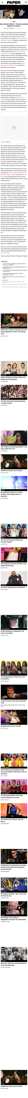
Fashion (4, 561)
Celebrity (4, 863)
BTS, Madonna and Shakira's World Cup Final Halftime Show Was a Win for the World (14, 771)
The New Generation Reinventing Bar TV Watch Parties (13, 402)
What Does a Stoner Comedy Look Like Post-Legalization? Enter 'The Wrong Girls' (14, 331)
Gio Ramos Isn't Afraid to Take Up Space (12, 820)
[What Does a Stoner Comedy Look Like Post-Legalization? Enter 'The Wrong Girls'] (14, 320)
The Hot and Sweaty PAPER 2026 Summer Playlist (12, 541)
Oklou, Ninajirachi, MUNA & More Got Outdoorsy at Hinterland (13, 378)
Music (3, 468)
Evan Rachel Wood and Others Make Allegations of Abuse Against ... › (14, 282)
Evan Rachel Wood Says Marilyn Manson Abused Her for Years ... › (15, 271)
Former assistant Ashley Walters (17, 172)
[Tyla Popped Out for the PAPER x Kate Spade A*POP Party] (14, 554)
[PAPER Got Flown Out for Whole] (14, 460)
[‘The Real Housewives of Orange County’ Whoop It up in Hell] (14, 785)
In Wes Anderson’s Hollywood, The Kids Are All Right (12, 632)
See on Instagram (5, 141)
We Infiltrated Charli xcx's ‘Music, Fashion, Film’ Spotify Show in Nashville (12, 494)
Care (14, 21)
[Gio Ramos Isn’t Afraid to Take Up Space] (14, 809)
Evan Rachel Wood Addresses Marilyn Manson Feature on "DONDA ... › (14, 264)
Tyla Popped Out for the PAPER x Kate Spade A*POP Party (13, 564)
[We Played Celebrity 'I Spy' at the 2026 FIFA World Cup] (14, 884)
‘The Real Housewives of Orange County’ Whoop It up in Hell (11, 796)
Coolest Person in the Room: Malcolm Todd (13, 702)
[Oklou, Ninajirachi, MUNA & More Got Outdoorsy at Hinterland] (14, 367)
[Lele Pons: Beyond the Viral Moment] (14, 577)
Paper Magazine (5, 871)
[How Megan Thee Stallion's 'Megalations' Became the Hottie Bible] (14, 907)
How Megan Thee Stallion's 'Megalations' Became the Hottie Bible (13, 918)
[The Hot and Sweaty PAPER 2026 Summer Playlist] (14, 530)
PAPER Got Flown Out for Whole (11, 470)
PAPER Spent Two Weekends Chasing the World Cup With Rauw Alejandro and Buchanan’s (13, 867)
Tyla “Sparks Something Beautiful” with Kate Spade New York (14, 448)
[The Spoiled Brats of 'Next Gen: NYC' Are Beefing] (14, 667)
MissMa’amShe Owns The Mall (11, 726)
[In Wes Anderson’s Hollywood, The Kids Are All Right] (14, 621)
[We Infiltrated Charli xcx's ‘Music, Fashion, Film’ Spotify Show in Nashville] (14, 482)
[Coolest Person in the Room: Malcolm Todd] (14, 691)
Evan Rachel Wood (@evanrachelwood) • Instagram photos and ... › (15, 287)
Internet (4, 585)
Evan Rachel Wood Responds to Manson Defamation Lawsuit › (13, 274)
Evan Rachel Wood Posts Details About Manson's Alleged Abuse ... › (15, 267)
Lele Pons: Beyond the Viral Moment (13, 587)
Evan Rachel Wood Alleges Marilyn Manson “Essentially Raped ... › (15, 285)
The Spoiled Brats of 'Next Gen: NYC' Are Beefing (13, 678)
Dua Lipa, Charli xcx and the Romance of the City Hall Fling (13, 964)
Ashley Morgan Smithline (9, 174)
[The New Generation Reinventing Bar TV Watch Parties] (14, 391)
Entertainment (5, 327)
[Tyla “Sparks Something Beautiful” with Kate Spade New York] (14, 437)
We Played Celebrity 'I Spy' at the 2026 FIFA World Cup (13, 895)
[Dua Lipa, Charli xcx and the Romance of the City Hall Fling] (14, 953)
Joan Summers (5, 681)
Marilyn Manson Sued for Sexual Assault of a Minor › (14, 277)
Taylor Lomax (5, 336)
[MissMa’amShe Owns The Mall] (14, 716)
